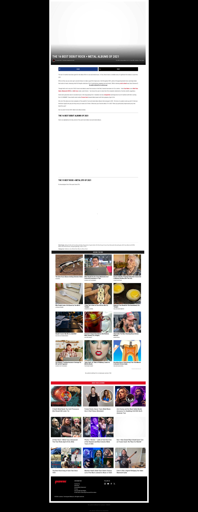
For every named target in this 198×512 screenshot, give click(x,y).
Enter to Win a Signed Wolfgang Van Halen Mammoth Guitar (130, 472)
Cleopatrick (85, 245)
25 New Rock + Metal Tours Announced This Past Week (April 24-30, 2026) (64, 441)
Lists (70, 249)
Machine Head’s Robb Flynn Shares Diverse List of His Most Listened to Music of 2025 (98, 472)
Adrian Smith (68, 245)
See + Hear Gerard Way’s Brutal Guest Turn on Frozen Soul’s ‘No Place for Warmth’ (130, 441)
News (83, 249)
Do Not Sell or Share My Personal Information (85, 492)
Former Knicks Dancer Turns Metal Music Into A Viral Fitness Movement (97, 410)
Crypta (90, 245)
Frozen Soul (84, 97)
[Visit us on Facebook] (111, 484)
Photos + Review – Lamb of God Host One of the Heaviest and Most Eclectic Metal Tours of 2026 (98, 442)
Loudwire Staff (59, 60)
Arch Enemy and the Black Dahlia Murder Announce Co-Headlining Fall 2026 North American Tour (129, 411)
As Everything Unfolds (77, 245)
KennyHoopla (118, 245)
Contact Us (77, 483)
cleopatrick (107, 95)
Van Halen (126, 88)
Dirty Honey (100, 245)
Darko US (95, 245)
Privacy (76, 489)
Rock (86, 249)
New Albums (78, 249)
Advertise (76, 485)
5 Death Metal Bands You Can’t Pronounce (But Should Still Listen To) (65, 410)
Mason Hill (60, 246)
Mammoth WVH (66, 91)
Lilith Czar (75, 91)
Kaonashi (112, 245)
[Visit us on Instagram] (105, 484)
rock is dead (123, 83)
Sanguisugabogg (75, 246)
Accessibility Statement (80, 487)
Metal (73, 249)
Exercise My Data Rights (80, 490)
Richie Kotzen (67, 246)
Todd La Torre (83, 246)
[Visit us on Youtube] (108, 484)
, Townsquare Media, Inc (69, 496)
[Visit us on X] (114, 484)
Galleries (67, 249)
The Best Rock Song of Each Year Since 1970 (65, 472)
